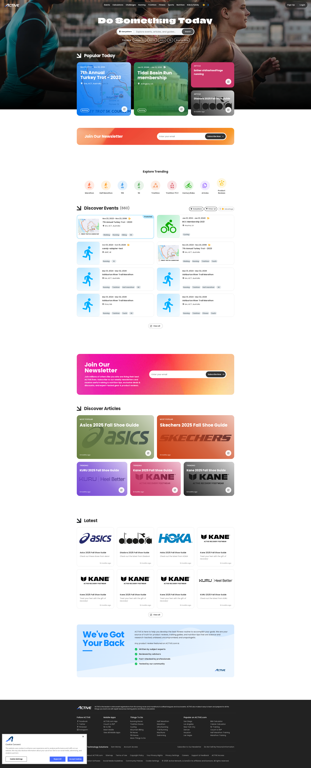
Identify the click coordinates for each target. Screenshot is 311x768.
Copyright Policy (137, 755)
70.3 (172, 188)
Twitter (82, 724)
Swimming (161, 735)
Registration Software (91, 761)
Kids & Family (193, 5)
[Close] (83, 736)
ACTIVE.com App (110, 721)
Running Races (136, 721)
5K (139, 188)
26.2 (89, 188)
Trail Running (162, 730)
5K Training (215, 727)
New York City (189, 727)
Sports (171, 5)
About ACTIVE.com (95, 755)
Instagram (83, 730)
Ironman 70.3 (139, 40)
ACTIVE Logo (82, 707)
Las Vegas (188, 735)
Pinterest (83, 727)
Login (302, 5)
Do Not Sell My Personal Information (219, 747)
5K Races (134, 732)
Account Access (131, 747)
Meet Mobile (109, 730)
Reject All (57, 759)
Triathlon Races (136, 724)
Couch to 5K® (109, 724)
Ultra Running (162, 727)
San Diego (188, 721)
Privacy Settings (172, 755)
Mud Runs (161, 732)
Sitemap (109, 755)
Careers (185, 755)
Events (107, 5)
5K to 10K (107, 727)
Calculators (117, 5)
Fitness (162, 5)
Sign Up (291, 5)
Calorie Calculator (218, 724)
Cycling (133, 727)
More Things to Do (138, 738)
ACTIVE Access (218, 755)
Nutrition (181, 5)
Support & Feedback (200, 755)
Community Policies (134, 761)
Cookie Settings (16, 759)
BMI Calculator (216, 721)
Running (142, 5)
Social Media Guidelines (113, 761)
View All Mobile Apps (112, 732)
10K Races (134, 735)
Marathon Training (218, 735)
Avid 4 (162, 40)
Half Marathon (163, 721)
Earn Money (116, 747)
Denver (187, 730)
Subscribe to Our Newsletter (189, 747)
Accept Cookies (75, 759)
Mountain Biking (182, 40)
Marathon (161, 724)
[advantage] (204, 5)
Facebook (83, 721)
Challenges (131, 5)
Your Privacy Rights (155, 755)
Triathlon (152, 5)
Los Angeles (189, 724)
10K (170, 40)
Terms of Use (121, 755)
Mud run (152, 40)
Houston (187, 732)
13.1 (106, 188)
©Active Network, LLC (173, 761)
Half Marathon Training (220, 732)
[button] (155, 31)
